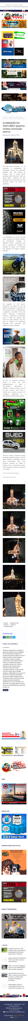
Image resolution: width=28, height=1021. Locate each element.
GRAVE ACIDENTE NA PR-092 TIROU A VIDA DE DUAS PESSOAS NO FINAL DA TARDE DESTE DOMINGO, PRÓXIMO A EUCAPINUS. (17, 976)
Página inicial (6, 116)
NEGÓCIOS (13, 624)
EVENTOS (11, 116)
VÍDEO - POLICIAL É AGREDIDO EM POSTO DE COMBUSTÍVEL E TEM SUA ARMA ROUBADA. (16, 966)
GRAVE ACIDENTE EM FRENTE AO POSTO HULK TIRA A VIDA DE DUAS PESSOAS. (17, 959)
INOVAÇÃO (6, 624)
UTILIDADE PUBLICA (8, 625)
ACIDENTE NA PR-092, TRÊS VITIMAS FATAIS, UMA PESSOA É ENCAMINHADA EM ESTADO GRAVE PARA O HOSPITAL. (17, 950)
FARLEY (16, 1016)
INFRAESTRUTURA (14, 622)
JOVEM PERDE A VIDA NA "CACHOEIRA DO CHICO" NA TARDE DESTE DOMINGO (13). (16, 985)
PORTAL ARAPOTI (18, 1014)
